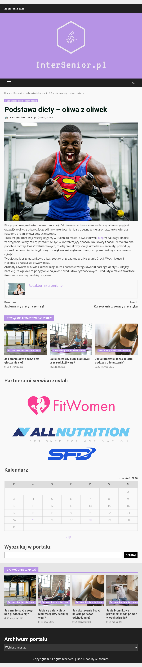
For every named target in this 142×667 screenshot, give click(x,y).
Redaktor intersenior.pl (23, 117)
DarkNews (84, 659)
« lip (68, 537)
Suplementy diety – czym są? (24, 304)
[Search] (133, 83)
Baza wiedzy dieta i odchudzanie (21, 101)
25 (32, 520)
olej (100, 238)
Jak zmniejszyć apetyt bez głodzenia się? (25, 339)
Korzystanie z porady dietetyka (116, 304)
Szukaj (131, 555)
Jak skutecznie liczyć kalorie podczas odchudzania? (116, 339)
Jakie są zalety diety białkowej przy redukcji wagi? (71, 339)
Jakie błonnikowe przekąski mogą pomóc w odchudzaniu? (122, 590)
